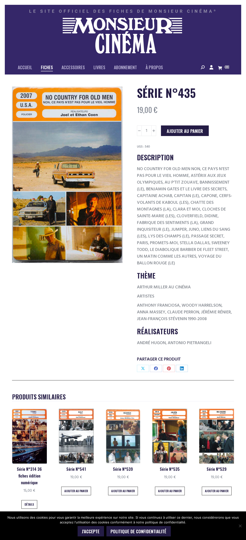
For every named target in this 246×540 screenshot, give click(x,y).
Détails (29, 504)
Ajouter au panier (185, 131)
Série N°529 (217, 469)
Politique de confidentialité (138, 531)
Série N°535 (170, 469)
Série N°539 (123, 469)
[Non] (240, 525)
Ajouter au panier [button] (76, 491)
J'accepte (90, 531)
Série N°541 (76, 469)
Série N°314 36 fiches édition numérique (29, 475)
